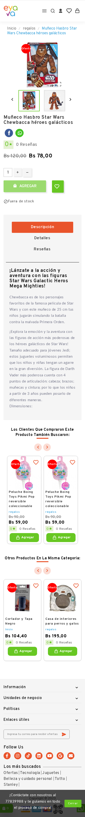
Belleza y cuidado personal (28, 779)
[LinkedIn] (38, 755)
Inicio (9, 629)
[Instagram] (17, 755)
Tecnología (30, 773)
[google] (60, 755)
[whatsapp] (19, 133)
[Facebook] (9, 133)
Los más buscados (22, 766)
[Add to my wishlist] (58, 186)
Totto (60, 779)
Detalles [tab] (42, 238)
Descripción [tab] (42, 227)
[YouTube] (49, 755)
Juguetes (50, 773)
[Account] (61, 11)
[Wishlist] (69, 11)
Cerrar (73, 803)
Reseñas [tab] (42, 249)
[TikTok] (28, 755)
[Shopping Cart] (77, 11)
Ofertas (11, 773)
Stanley (11, 784)
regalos (14, 512)
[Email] (70, 755)
